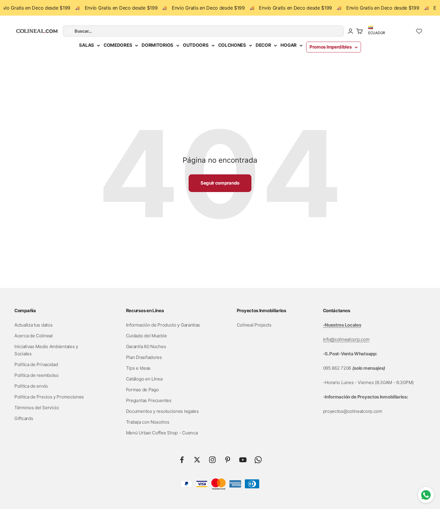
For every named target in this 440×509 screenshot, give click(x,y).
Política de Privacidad (36, 364)
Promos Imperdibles (330, 47)
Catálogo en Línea (144, 379)
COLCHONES (232, 45)
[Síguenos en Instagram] (212, 460)
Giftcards (23, 418)
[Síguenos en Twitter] (197, 460)
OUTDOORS (196, 45)
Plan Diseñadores (144, 357)
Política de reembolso (36, 375)
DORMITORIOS (157, 45)
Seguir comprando (220, 183)
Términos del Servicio (36, 407)
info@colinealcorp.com (346, 339)
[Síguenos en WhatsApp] (258, 460)
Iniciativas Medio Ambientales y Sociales (46, 350)
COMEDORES (118, 45)
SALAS (86, 45)
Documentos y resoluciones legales (162, 411)
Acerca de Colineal (33, 336)
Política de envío (31, 386)
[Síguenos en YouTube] (243, 460)
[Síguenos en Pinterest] (228, 460)
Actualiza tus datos (33, 325)
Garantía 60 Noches (146, 346)
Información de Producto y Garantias (163, 325)
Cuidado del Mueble (146, 336)
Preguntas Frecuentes (149, 400)
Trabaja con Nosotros (147, 422)
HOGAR (288, 45)
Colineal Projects (254, 325)
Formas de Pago (142, 389)
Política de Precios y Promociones (49, 397)
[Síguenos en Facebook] (182, 460)
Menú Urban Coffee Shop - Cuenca (162, 433)
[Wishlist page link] (419, 31)
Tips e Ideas (138, 368)
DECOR (263, 45)
